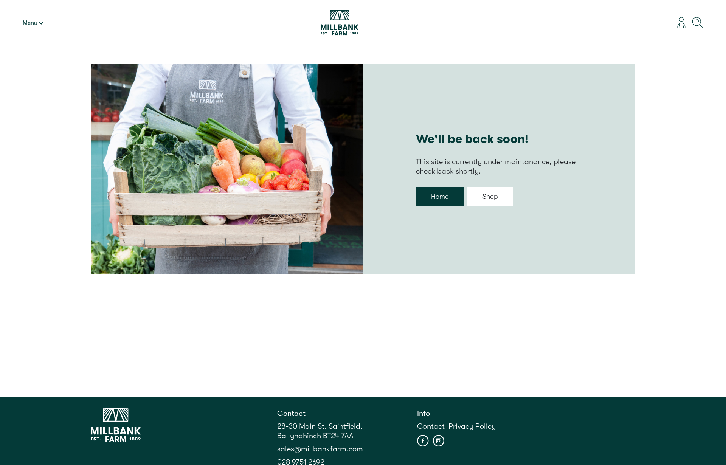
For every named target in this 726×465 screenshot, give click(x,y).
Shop (490, 196)
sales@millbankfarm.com (320, 449)
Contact (431, 426)
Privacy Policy (472, 426)
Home (439, 196)
